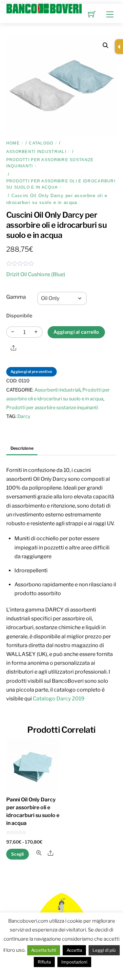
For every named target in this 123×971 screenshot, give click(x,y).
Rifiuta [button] (44, 961)
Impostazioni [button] (74, 961)
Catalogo (41, 143)
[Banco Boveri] (44, 8)
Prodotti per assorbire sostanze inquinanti (50, 163)
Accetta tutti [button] (43, 950)
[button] (106, 45)
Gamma (16, 297)
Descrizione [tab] (21, 448)
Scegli (17, 854)
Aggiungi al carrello (76, 332)
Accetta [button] (74, 950)
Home (13, 143)
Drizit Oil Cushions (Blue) (35, 274)
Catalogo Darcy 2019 (59, 698)
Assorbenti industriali (36, 151)
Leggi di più (104, 950)
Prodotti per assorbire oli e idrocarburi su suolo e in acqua (60, 184)
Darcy (24, 416)
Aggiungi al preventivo (31, 371)
